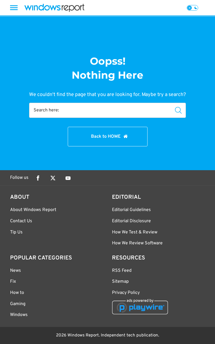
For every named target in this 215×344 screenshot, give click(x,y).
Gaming (17, 304)
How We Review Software (137, 243)
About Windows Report (33, 210)
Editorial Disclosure (131, 221)
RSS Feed (122, 270)
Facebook (37, 178)
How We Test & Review (134, 232)
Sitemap (120, 281)
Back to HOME (106, 136)
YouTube (68, 178)
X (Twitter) (52, 178)
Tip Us (16, 232)
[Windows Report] (54, 8)
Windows (19, 315)
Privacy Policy (126, 293)
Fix (13, 281)
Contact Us (21, 221)
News (15, 270)
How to (17, 293)
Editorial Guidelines (131, 210)
